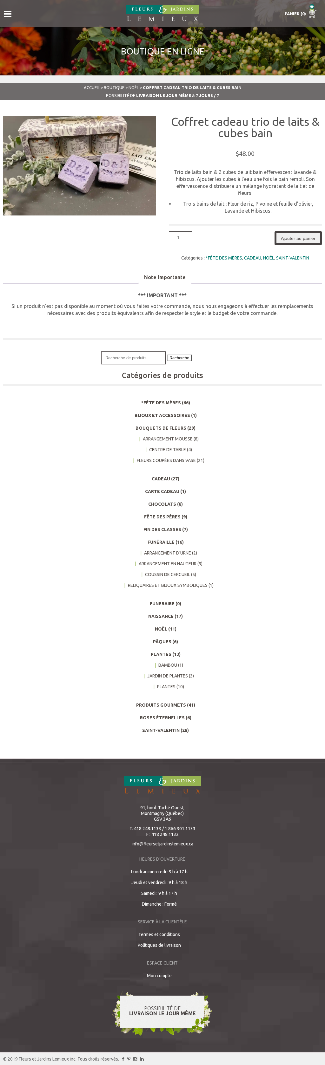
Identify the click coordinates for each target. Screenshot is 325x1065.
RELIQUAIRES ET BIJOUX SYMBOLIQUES (168, 585)
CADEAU (252, 257)
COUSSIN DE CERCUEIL (167, 574)
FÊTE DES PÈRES (162, 516)
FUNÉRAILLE (161, 542)
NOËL (134, 87)
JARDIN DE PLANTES (167, 675)
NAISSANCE (161, 616)
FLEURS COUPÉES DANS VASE (166, 460)
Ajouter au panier (298, 238)
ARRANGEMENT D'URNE (167, 552)
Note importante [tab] (165, 277)
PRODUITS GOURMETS (161, 705)
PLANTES (161, 654)
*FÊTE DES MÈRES (224, 257)
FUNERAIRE (162, 603)
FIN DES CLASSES (162, 529)
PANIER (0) (296, 13)
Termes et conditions (159, 934)
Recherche (179, 358)
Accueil (92, 87)
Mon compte (159, 975)
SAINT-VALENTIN (292, 257)
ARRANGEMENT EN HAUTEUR (167, 563)
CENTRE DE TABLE (167, 449)
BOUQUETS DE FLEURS (161, 428)
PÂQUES (162, 641)
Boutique (114, 87)
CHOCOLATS (162, 504)
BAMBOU (167, 665)
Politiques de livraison (159, 945)
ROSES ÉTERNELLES (162, 717)
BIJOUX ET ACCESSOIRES (162, 415)
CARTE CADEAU (162, 491)
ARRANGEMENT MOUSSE (168, 438)
